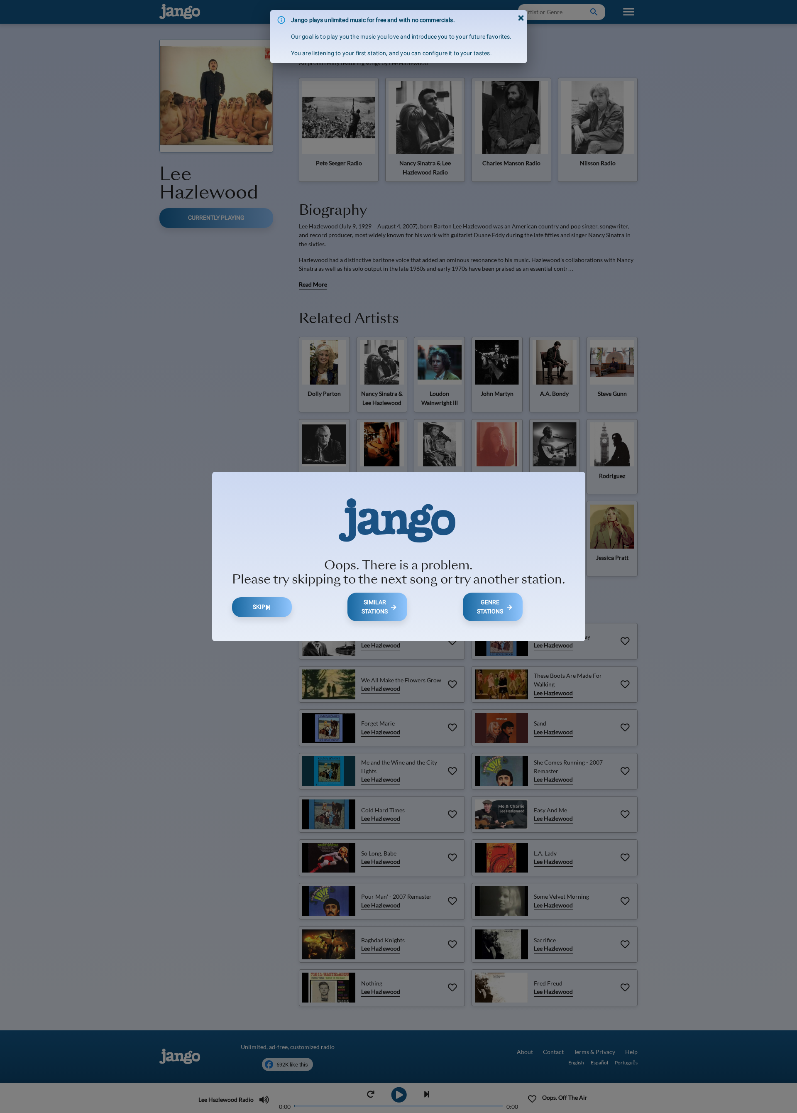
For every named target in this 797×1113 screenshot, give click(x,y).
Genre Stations (490, 607)
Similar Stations (375, 607)
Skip (259, 606)
